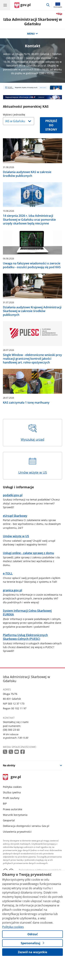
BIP (5, 803)
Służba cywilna (12, 792)
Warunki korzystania (15, 814)
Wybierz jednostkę (23, 114)
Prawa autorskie (12, 809)
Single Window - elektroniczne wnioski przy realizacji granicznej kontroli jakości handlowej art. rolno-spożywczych (32, 358)
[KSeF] (32, 97)
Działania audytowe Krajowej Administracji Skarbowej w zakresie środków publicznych (32, 311)
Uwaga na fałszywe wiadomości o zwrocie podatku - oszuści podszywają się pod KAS (32, 265)
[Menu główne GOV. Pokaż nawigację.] (5, 5)
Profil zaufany (11, 798)
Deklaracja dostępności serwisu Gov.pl (26, 826)
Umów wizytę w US (32, 472)
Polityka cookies (12, 787)
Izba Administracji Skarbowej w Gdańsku (32, 22)
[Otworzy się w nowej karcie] (5, 751)
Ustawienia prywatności (17, 831)
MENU (31, 33)
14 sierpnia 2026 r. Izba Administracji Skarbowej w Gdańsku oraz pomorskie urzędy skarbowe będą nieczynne (29, 219)
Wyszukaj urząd (32, 439)
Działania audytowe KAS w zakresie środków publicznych (27, 174)
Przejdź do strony (51, 125)
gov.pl (15, 777)
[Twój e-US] (32, 87)
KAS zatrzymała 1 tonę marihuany (26, 402)
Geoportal (9, 820)
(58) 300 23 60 (11, 729)
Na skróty (9, 765)
